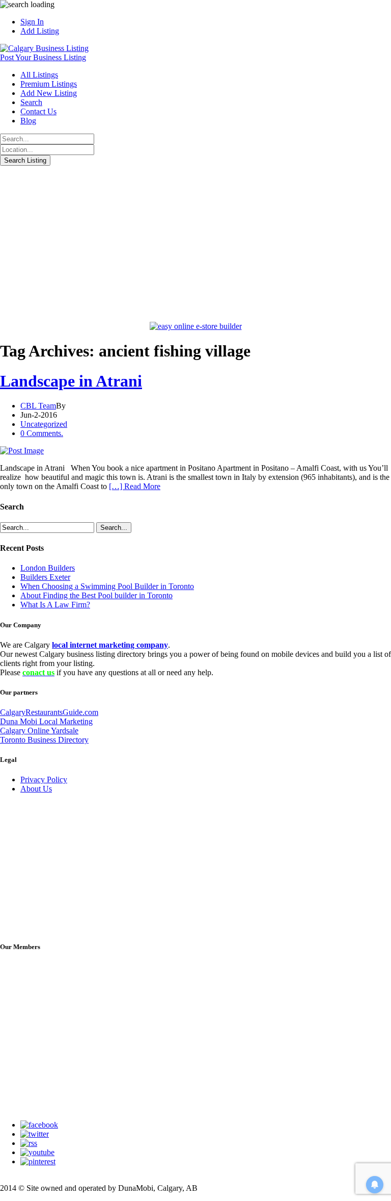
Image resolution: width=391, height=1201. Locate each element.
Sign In (32, 21)
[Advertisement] (195, 242)
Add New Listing (48, 93)
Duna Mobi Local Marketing (46, 721)
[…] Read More (134, 486)
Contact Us (38, 111)
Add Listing (39, 31)
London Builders (47, 568)
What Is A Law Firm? (55, 604)
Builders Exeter (45, 577)
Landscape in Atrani (71, 381)
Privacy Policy (43, 779)
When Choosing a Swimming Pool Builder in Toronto (107, 586)
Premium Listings (48, 84)
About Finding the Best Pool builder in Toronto (96, 595)
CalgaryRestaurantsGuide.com (49, 712)
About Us (36, 788)
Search (31, 102)
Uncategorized (43, 424)
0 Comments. (41, 433)
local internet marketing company (110, 645)
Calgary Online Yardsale (39, 730)
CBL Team (38, 405)
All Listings (39, 74)
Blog (28, 120)
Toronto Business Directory (44, 739)
